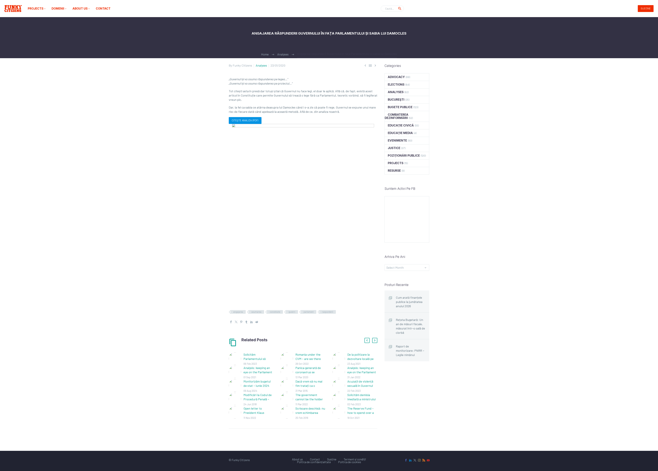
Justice (394, 148)
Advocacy (396, 77)
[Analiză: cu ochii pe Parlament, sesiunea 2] (340, 372)
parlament (309, 311)
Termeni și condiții (355, 459)
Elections (396, 84)
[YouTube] (428, 460)
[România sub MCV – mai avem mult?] (288, 359)
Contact (103, 8)
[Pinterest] (241, 322)
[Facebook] (231, 322)
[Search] (400, 8)
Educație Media (400, 133)
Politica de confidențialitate (314, 462)
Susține (646, 8)
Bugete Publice (400, 107)
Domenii (59, 8)
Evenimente (397, 140)
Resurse (394, 170)
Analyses (261, 65)
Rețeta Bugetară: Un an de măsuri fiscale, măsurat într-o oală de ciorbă (410, 326)
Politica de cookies (349, 462)
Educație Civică (401, 125)
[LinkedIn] (251, 322)
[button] (367, 340)
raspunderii (327, 311)
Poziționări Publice (404, 155)
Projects (37, 8)
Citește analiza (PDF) (245, 120)
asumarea (256, 311)
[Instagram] (419, 460)
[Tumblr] (246, 322)
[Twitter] (236, 322)
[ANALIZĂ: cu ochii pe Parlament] (236, 372)
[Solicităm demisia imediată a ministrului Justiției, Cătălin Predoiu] (340, 399)
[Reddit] (256, 322)
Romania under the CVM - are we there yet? (308, 359)
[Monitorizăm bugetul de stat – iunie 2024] (236, 386)
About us (81, 8)
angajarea (238, 311)
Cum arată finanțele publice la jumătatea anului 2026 (409, 302)
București (396, 99)
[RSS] (423, 460)
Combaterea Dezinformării (396, 116)
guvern (292, 311)
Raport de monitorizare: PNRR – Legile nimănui (410, 350)
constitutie (275, 311)
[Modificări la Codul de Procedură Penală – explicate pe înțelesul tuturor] (236, 399)
